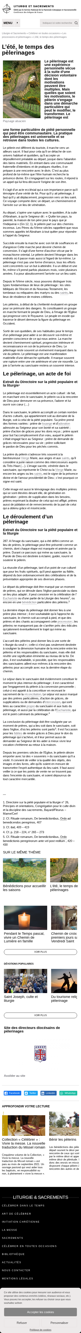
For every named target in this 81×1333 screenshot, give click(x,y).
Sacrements (12, 1238)
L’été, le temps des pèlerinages (65, 888)
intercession (52, 702)
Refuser (22, 1322)
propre (31, 706)
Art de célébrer (16, 1213)
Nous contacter (16, 1270)
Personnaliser (59, 1322)
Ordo (63, 818)
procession (65, 621)
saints (64, 292)
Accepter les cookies (40, 1312)
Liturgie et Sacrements (14, 33)
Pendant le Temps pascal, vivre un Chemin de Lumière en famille (24, 937)
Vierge (25, 458)
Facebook (14, 1093)
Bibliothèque (13, 1254)
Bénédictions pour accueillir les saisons (24, 888)
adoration (64, 423)
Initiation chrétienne (21, 1221)
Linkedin (50, 1093)
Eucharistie (10, 598)
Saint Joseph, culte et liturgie (21, 999)
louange (47, 423)
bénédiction (29, 602)
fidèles (18, 733)
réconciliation (32, 694)
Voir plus (40, 952)
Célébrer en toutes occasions (44, 33)
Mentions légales (17, 1278)
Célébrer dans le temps (23, 1205)
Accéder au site (14, 1075)
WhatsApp (70, 1093)
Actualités (11, 1262)
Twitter (32, 1093)
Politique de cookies (40, 1330)
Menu (8, 23)
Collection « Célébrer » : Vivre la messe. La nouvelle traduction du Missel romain (23, 1143)
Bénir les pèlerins (62, 1139)
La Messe (9, 1230)
